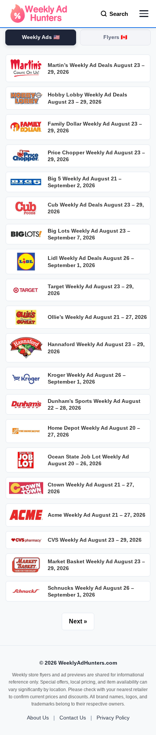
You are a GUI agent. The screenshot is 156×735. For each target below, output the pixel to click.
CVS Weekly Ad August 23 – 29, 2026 (95, 540)
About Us (38, 718)
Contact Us (72, 718)
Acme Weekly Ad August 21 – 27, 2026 (96, 515)
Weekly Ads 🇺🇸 (41, 37)
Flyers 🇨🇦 (115, 37)
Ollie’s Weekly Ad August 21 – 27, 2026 (97, 317)
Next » (78, 621)
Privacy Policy (113, 718)
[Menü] (143, 13)
